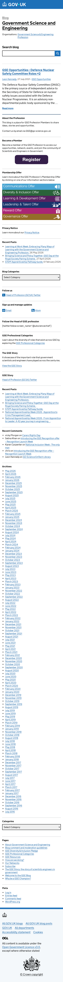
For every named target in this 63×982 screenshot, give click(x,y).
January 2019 (12, 728)
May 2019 (10, 716)
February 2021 (12, 655)
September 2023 (14, 563)
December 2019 (13, 695)
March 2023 (11, 581)
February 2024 (13, 547)
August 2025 (12, 495)
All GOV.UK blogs (12, 923)
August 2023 (12, 566)
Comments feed (13, 898)
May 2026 (10, 470)
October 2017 (12, 768)
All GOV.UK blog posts (39, 923)
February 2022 (13, 618)
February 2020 (13, 688)
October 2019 (12, 701)
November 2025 (13, 486)
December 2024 (13, 520)
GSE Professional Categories (30, 343)
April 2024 (10, 541)
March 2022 (11, 615)
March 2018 (11, 753)
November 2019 (13, 698)
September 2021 (13, 633)
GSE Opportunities (41, 79)
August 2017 (11, 775)
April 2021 (10, 649)
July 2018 (10, 741)
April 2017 (10, 784)
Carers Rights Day (31, 435)
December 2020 (13, 658)
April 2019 (10, 719)
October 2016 (12, 802)
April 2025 (10, 507)
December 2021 (13, 624)
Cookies (38, 932)
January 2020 (12, 692)
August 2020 (12, 670)
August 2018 (11, 738)
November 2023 (13, 556)
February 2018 (12, 756)
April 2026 (10, 474)
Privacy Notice (31, 232)
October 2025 (12, 489)
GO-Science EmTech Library (37, 456)
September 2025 (14, 492)
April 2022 (10, 612)
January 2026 (12, 480)
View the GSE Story (12, 365)
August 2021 (11, 636)
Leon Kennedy (9, 79)
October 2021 (12, 630)
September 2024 (14, 529)
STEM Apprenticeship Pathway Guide (23, 261)
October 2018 (12, 735)
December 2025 (13, 483)
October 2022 (12, 593)
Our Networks (12, 863)
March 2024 (11, 544)
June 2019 (10, 713)
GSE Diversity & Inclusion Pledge (21, 850)
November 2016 (13, 799)
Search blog (10, 47)
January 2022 (12, 621)
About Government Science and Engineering (27, 844)
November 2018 (13, 731)
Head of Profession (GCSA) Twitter (23, 295)
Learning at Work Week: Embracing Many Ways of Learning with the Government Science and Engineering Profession (29, 249)
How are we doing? (14, 860)
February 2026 (13, 477)
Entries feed (11, 895)
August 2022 (12, 599)
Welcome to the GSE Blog (18, 875)
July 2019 (10, 710)
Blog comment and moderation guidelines (26, 847)
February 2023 (13, 584)
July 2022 (10, 603)
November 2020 (13, 661)
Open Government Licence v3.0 (21, 947)
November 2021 (13, 627)
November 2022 (13, 590)
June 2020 (10, 676)
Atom (38, 310)
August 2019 (11, 707)
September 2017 (13, 771)
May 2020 (10, 679)
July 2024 (10, 535)
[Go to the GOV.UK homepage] (14, 4)
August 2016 (11, 808)
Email (8, 310)
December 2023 (13, 553)
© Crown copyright (31, 974)
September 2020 (14, 667)
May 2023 (10, 575)
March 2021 (11, 652)
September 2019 (13, 704)
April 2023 (10, 578)
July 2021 (10, 639)
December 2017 (13, 762)
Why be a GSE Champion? (18, 878)
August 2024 (12, 532)
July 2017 (10, 778)
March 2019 (11, 722)
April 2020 (10, 682)
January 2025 (12, 517)
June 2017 (10, 781)
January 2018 (12, 759)
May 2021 (10, 646)
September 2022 (14, 596)
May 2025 (10, 504)
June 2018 (10, 744)
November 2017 (13, 765)
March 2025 (11, 510)
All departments (24, 927)
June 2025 (10, 501)
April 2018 (10, 750)
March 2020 (11, 685)
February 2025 (12, 514)
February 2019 (12, 725)
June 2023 (10, 572)
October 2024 (12, 526)
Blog (5, 18)
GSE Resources (13, 857)
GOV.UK (7, 927)
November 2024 (13, 523)
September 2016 (13, 805)
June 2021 (10, 642)
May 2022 (10, 609)
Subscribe (10, 866)
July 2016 (10, 811)
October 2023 (12, 559)
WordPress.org (12, 901)
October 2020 (12, 664)
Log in (8, 892)
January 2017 (11, 793)
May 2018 (10, 747)
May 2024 (10, 538)
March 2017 (11, 787)
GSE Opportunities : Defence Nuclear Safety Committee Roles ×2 (28, 72)
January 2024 (12, 550)
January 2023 (12, 587)
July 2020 (10, 673)
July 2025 (10, 498)
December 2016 (13, 796)
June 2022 (10, 606)
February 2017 (12, 790)
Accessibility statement (16, 932)
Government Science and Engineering (29, 25)
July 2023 (10, 569)
